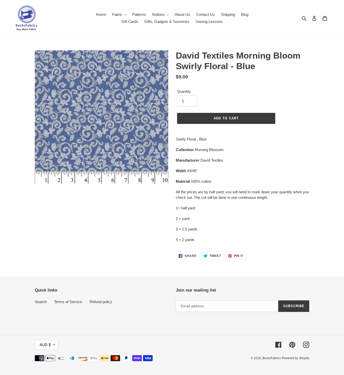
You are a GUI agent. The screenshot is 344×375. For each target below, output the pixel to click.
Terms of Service (68, 302)
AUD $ (45, 345)
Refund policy (101, 302)
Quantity (184, 91)
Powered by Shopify (295, 358)
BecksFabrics (271, 358)
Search (41, 302)
